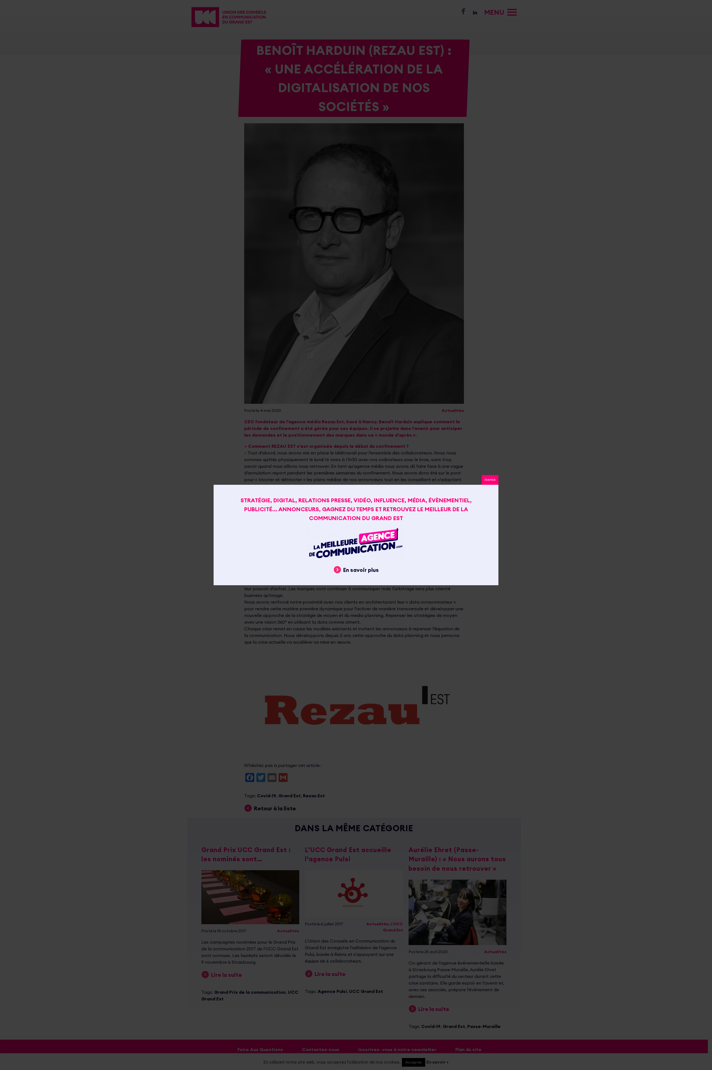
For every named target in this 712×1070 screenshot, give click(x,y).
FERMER (490, 480)
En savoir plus (361, 570)
